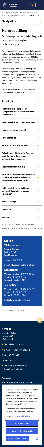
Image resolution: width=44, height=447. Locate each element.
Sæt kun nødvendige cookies (22, 431)
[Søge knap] (32, 5)
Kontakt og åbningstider (14, 369)
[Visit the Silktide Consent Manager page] (37, 438)
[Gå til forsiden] (9, 5)
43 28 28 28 (16, 260)
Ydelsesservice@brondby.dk (22, 265)
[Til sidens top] (39, 320)
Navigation (9, 21)
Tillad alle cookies (22, 423)
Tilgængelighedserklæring (15, 365)
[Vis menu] (39, 5)
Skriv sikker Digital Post (14, 344)
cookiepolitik (24, 416)
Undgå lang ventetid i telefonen (17, 300)
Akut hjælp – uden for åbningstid (18, 382)
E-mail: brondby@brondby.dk (17, 350)
